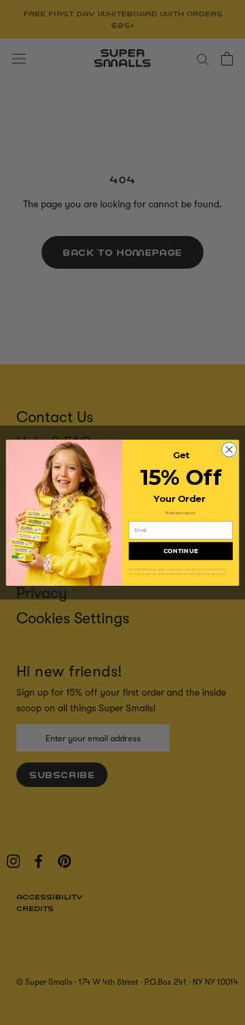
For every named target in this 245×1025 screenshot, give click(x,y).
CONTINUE (180, 550)
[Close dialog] (229, 449)
